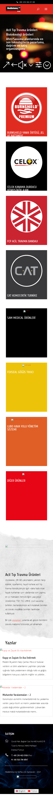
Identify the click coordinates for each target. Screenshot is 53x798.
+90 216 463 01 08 (27, 2)
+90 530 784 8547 (20, 760)
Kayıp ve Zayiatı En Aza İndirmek (19, 657)
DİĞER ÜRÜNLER (16, 480)
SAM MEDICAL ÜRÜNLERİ (21, 318)
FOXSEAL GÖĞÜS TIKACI (20, 372)
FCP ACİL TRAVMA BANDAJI (22, 241)
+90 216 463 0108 (20, 755)
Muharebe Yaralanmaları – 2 (17, 694)
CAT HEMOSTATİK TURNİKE (22, 295)
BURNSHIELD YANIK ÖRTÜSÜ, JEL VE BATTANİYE (25, 134)
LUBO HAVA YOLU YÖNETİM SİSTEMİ (22, 428)
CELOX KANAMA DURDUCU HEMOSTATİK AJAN (22, 188)
